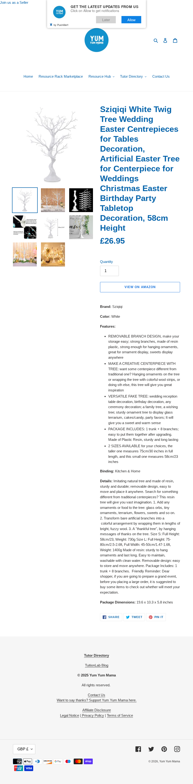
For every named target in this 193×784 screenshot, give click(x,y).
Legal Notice (69, 715)
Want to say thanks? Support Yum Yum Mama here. (97, 700)
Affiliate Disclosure (96, 710)
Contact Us (96, 695)
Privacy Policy (92, 715)
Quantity (106, 262)
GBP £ (22, 749)
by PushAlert (61, 25)
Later (106, 19)
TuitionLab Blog (96, 665)
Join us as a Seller (14, 2)
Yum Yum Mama (169, 761)
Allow (131, 19)
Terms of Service (120, 715)
